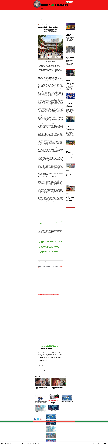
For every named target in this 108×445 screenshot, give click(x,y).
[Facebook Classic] (35, 414)
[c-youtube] (41, 414)
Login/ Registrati (70, 8)
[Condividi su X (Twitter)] (40, 371)
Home (42, 8)
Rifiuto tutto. (99, 443)
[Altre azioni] (62, 24)
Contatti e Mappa (52, 9)
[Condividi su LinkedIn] (42, 371)
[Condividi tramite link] (44, 371)
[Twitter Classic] (38, 414)
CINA (38, 368)
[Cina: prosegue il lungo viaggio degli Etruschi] (58, 383)
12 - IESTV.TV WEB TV (49, 18)
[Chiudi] (106, 443)
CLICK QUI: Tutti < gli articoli (40, 18)
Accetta (104, 443)
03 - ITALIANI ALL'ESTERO (69, 125)
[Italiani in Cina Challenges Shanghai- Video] (42, 383)
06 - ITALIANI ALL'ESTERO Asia (42, 367)
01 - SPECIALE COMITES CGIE (60, 18)
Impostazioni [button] (95, 443)
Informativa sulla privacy (36, 443)
